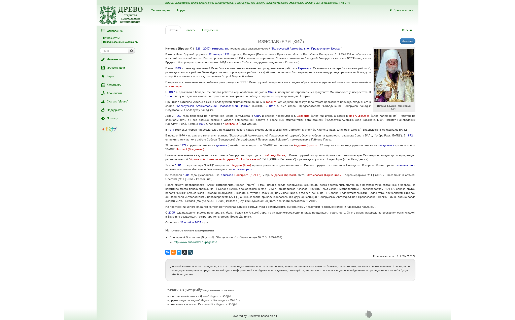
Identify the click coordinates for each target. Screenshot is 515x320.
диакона (221, 145)
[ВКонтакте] (167, 252)
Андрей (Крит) (241, 165)
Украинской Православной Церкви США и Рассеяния (225, 159)
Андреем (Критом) (306, 145)
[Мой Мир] (179, 252)
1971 (171, 129)
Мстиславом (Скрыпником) (325, 175)
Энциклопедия (160, 10)
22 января (215, 54)
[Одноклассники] (173, 252)
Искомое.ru (205, 304)
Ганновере (175, 86)
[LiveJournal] (190, 252)
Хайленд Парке (275, 155)
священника (386, 145)
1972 (409, 135)
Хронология (115, 93)
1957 (272, 106)
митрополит (220, 48)
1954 (168, 96)
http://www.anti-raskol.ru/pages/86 (195, 242)
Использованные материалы (120, 42)
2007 (206, 48)
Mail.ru (234, 300)
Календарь (114, 84)
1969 (202, 124)
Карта (110, 76)
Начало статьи (111, 37)
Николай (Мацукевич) (190, 149)
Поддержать (115, 110)
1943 (177, 68)
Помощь (112, 118)
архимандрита (242, 169)
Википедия (220, 300)
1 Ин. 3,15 (344, 2)
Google (226, 296)
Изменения (114, 59)
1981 (178, 165)
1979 (183, 145)
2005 (171, 212)
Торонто (271, 102)
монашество (405, 165)
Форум (180, 10)
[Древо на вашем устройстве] (369, 316)
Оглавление (115, 31)
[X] (184, 252)
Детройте (303, 116)
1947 (172, 92)
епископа (227, 175)
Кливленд (231, 124)
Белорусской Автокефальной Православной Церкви (306, 48)
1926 (197, 48)
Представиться (403, 10)
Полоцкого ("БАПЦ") (247, 175)
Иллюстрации (116, 67)
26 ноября (187, 222)
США (257, 116)
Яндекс (214, 296)
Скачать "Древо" (117, 101)
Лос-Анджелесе (359, 116)
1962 (178, 116)
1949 (271, 92)
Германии (304, 68)
